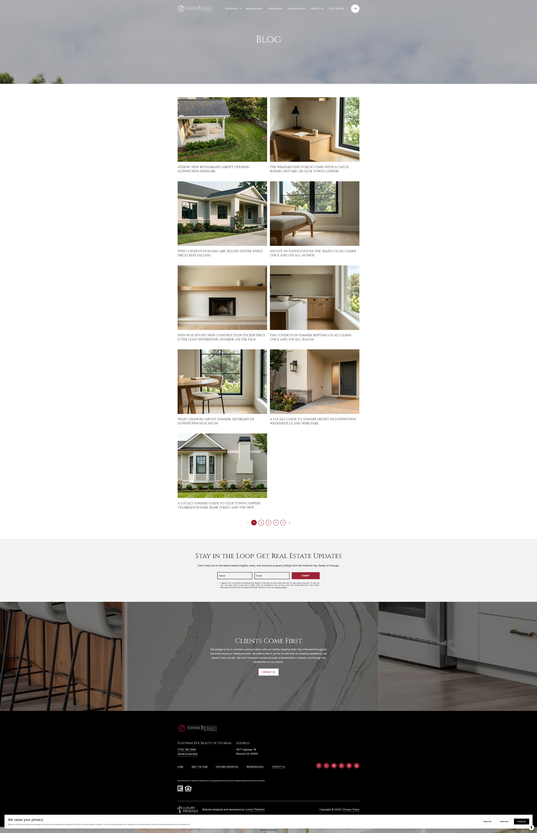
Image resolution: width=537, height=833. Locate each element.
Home (180, 767)
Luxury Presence (255, 809)
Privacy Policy (281, 587)
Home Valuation (296, 8)
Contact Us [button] (268, 672)
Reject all (487, 821)
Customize (504, 821)
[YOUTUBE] (334, 765)
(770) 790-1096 (336, 8)
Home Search (275, 8)
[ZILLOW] (356, 765)
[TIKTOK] (341, 765)
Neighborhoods (254, 8)
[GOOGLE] (349, 765)
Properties (231, 8)
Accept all (521, 821)
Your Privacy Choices (268, 830)
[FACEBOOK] (319, 765)
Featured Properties (227, 767)
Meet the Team (200, 767)
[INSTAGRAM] (326, 765)
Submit (306, 575)
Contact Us (278, 767)
